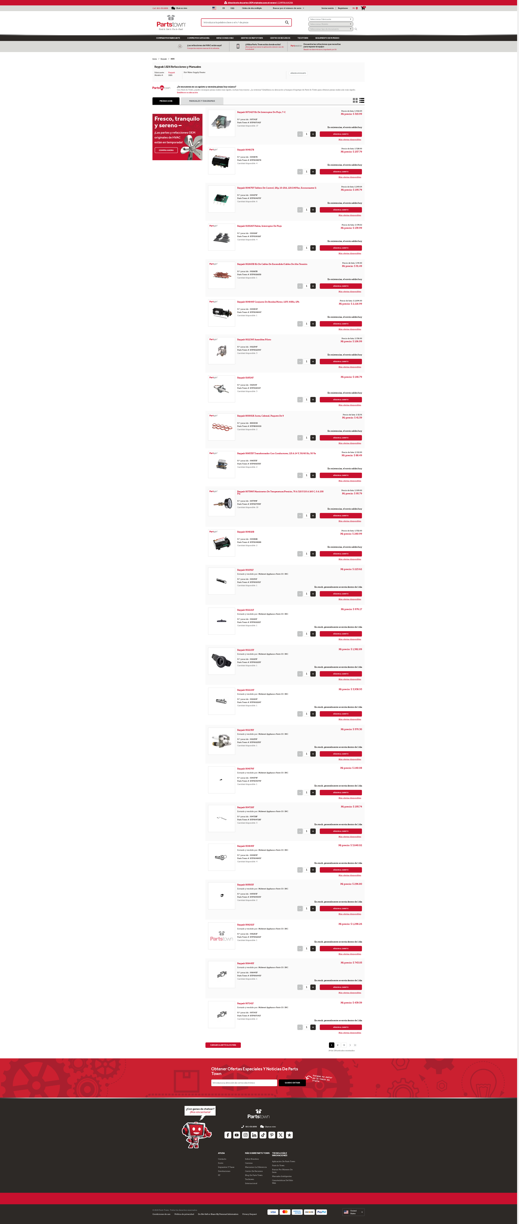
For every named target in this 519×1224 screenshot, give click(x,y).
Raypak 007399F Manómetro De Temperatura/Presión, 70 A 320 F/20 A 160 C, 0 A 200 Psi (280, 492)
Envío (220, 1163)
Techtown (249, 1179)
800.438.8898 (162, 8)
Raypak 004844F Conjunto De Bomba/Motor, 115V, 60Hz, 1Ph (268, 302)
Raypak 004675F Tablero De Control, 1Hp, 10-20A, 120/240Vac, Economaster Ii (276, 188)
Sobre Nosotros (252, 1159)
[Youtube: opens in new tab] (236, 1135)
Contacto (222, 1159)
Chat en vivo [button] (270, 1127)
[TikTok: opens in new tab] (263, 1135)
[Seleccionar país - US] (214, 8)
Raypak (171, 72)
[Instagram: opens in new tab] (245, 1135)
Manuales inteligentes (282, 1176)
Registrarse (343, 8)
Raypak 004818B (246, 532)
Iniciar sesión (328, 8)
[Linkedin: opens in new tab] (254, 1135)
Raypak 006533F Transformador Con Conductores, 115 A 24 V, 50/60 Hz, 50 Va (276, 453)
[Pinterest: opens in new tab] (271, 1135)
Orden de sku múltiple (252, 8)
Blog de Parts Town (253, 1175)
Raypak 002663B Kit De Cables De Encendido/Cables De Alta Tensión (272, 264)
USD (232, 8)
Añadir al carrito (341, 134)
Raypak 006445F (245, 963)
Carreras (248, 1163)
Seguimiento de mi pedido (327, 38)
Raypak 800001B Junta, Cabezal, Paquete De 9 (260, 416)
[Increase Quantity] (313, 134)
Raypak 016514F (245, 377)
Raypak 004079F (245, 768)
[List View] (362, 100)
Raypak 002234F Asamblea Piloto (254, 339)
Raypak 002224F (246, 690)
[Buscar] (356, 29)
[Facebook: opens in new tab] (227, 1135)
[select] (353, 1212)
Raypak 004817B (245, 149)
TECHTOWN (302, 38)
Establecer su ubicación (187, 92)
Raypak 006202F (246, 924)
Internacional (251, 1183)
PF (219, 1175)
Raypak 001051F (245, 570)
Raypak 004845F (245, 846)
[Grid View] (355, 100)
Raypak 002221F (245, 610)
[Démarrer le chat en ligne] (199, 1127)
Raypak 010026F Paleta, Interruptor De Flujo (259, 226)
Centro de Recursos (280, 38)
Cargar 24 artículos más (223, 1045)
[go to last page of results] (355, 1045)
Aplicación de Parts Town (283, 1161)
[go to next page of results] (350, 1045)
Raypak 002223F (245, 650)
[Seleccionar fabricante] (331, 19)
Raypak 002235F (245, 730)
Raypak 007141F (245, 1003)
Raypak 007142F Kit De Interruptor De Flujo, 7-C (261, 112)
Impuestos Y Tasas (226, 1167)
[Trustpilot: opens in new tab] (289, 1135)
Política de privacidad (184, 1214)
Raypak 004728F (245, 807)
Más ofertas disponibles (350, 139)
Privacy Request (249, 1214)
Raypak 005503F (245, 884)
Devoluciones (224, 1171)
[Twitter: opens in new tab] (280, 1135)
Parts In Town (278, 1165)
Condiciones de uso (161, 1214)
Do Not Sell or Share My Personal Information (218, 1214)
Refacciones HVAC (225, 38)
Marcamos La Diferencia (256, 1167)
